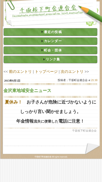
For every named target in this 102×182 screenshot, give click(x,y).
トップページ (46, 71)
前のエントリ (20, 71)
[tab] (50, 32)
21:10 (94, 80)
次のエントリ (72, 71)
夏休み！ (16, 102)
